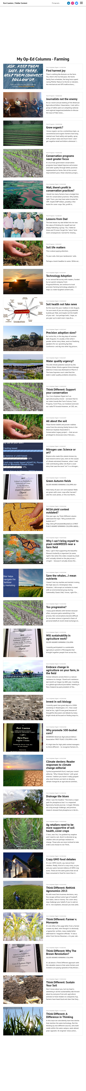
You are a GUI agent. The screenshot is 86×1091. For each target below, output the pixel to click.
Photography (55, 3)
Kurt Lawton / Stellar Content (15, 3)
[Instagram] (72, 3)
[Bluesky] (76, 3)
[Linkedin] (68, 3)
